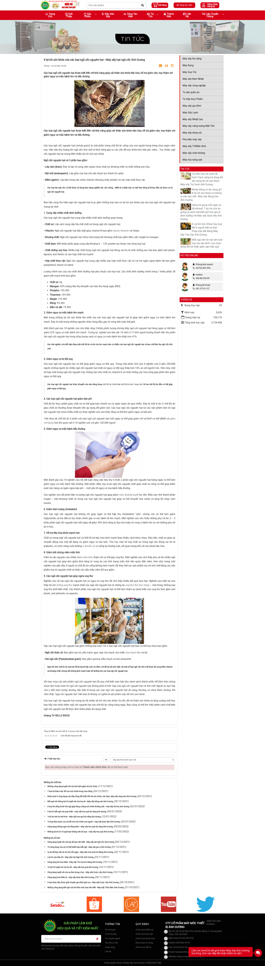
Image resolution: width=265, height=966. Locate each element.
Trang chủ (51, 15)
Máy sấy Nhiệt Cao (192, 119)
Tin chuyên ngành (112, 938)
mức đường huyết (129, 494)
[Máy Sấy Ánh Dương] (60, 5)
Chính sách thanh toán (145, 938)
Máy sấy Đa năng (192, 58)
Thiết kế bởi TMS (153, 963)
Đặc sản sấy (109, 15)
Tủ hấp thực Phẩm (192, 99)
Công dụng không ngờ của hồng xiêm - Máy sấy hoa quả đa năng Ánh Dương (80, 826)
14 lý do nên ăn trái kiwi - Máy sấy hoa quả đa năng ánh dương (74, 816)
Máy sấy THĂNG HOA (194, 146)
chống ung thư (64, 585)
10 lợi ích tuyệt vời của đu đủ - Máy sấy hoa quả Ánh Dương (72, 867)
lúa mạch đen (133, 652)
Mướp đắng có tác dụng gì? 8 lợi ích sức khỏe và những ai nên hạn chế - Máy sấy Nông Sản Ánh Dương (201, 195)
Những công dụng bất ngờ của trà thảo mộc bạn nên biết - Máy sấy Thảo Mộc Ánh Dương (85, 887)
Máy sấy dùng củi (192, 132)
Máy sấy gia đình (191, 105)
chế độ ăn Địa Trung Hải (131, 384)
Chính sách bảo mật (144, 934)
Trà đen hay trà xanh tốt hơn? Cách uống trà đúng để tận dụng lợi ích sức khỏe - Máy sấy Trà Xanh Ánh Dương (201, 179)
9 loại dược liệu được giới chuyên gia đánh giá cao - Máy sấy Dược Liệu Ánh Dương (83, 882)
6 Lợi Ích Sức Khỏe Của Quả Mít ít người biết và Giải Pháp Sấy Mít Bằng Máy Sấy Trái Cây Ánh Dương (201, 229)
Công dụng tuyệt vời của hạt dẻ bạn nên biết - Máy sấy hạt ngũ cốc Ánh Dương (80, 842)
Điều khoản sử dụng (144, 943)
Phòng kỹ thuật (203, 285)
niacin (116, 230)
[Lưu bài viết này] (173, 65)
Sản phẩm (87, 15)
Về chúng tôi (110, 930)
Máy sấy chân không (193, 152)
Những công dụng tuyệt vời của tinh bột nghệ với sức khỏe (72, 786)
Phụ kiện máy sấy (192, 139)
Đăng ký (211, 6)
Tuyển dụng (110, 947)
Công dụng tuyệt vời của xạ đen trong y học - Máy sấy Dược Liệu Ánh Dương (79, 872)
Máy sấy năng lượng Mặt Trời (198, 125)
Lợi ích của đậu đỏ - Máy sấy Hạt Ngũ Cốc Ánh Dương (70, 857)
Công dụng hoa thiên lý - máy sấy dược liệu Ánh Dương (70, 877)
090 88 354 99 (202, 278)
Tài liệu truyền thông (210, 15)
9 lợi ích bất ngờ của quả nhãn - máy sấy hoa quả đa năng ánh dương (76, 811)
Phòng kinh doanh (204, 264)
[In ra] (167, 65)
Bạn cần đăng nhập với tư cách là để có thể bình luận (86, 767)
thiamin (125, 230)
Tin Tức (151, 15)
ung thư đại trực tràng (137, 585)
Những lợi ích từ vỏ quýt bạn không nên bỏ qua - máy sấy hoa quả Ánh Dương (80, 832)
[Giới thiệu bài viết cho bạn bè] (161, 65)
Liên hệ (188, 15)
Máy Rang (188, 65)
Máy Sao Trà (189, 72)
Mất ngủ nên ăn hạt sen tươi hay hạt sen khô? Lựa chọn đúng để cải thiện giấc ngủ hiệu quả (201, 243)
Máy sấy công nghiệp (194, 85)
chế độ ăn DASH (110, 384)
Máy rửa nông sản (192, 159)
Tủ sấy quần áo (190, 92)
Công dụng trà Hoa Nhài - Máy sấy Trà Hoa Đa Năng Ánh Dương (74, 862)
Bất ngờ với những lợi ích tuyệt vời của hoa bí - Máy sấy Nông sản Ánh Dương (80, 801)
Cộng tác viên (185, 5)
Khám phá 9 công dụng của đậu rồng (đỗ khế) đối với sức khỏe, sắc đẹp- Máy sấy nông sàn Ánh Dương (91, 796)
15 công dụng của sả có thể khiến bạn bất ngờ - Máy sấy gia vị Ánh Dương (79, 847)
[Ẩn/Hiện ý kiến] (106, 759)
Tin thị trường (110, 934)
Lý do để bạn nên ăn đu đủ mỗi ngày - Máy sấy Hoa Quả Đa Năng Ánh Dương (80, 852)
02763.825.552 (203, 268)
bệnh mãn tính (84, 557)
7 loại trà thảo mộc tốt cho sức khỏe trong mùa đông (69, 791)
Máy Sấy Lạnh (190, 112)
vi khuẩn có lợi (90, 546)
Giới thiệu (69, 15)
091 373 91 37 (202, 288)
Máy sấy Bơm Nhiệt (193, 78)
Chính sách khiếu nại (145, 930)
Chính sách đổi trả (143, 947)
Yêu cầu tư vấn (111, 943)
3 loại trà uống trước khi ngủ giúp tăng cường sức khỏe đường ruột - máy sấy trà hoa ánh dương (88, 806)
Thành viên (170, 15)
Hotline (199, 274)
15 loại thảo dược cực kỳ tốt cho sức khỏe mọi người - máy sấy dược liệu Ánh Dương (83, 822)
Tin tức (132, 38)
